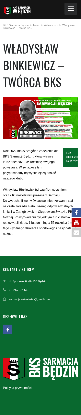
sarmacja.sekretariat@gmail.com (29, 299)
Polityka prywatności (17, 388)
